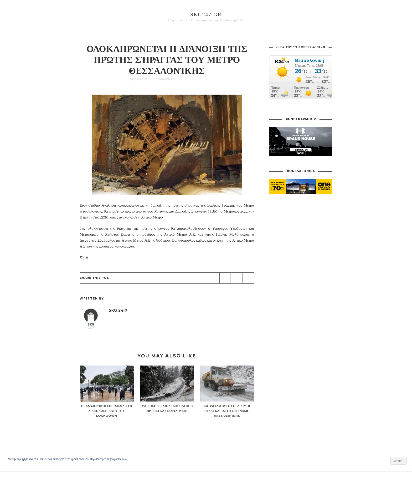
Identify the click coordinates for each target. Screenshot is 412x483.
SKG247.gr (206, 14)
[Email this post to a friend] (248, 278)
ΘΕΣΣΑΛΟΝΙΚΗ (192, 79)
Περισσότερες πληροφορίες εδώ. (108, 459)
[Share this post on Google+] (236, 278)
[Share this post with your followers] (225, 278)
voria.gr (95, 257)
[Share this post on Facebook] (214, 278)
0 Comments (163, 79)
